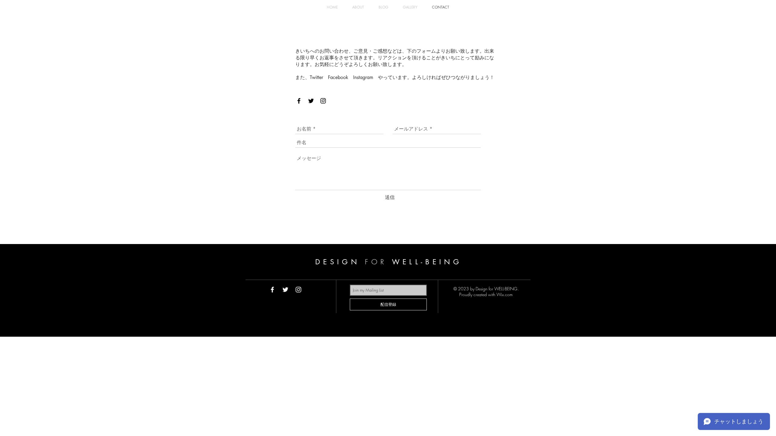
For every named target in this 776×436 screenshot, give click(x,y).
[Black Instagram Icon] (323, 100)
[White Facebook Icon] (272, 289)
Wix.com (505, 294)
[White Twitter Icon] (285, 289)
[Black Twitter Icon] (311, 100)
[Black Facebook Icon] (299, 100)
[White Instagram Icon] (298, 289)
